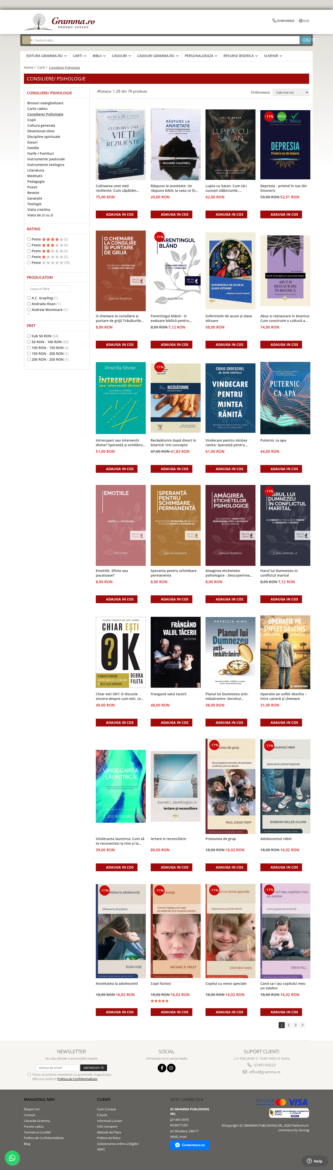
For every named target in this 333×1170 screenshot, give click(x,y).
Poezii (32, 187)
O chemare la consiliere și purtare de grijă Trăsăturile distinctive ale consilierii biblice (118, 318)
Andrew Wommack (47, 309)
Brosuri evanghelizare (45, 103)
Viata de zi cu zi (40, 215)
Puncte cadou (34, 1126)
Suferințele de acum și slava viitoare (229, 318)
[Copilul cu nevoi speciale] (230, 931)
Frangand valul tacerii (168, 694)
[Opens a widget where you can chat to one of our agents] (314, 1161)
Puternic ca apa (273, 440)
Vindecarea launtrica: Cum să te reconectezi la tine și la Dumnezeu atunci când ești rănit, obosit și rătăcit (120, 841)
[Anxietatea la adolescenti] (121, 931)
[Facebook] (162, 1068)
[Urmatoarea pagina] (302, 1025)
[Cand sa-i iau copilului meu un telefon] (285, 931)
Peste (37, 239)
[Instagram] (171, 1068)
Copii (31, 119)
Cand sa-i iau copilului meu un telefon (282, 985)
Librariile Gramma (37, 1121)
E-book (102, 1115)
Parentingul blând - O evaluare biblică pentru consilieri (170, 318)
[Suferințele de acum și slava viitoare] (230, 270)
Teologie (34, 204)
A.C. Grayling (42, 298)
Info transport (107, 1126)
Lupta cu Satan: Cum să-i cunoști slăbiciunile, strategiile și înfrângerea (226, 188)
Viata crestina (38, 209)
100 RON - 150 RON (48, 347)
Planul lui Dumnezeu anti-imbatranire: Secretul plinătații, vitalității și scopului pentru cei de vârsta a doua (230, 696)
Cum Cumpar (106, 1109)
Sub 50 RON (41, 336)
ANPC (101, 1149)
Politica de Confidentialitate (77, 1079)
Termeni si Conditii (37, 1132)
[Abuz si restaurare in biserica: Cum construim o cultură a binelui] (285, 270)
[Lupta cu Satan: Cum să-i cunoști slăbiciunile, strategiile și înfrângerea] (230, 144)
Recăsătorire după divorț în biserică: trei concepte (173, 442)
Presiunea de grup (221, 838)
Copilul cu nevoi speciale (226, 983)
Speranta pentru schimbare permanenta (173, 573)
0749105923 (264, 1065)
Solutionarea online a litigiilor (118, 1143)
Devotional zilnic (41, 131)
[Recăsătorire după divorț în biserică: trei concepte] (176, 398)
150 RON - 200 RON (48, 353)
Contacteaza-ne (193, 1145)
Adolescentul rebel (276, 838)
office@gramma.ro (264, 1071)
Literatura (35, 170)
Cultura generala (41, 125)
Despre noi (31, 1109)
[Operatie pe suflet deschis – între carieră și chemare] (285, 652)
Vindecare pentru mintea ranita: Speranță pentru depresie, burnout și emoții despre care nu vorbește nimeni (228, 443)
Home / (30, 67)
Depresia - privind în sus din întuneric (283, 188)
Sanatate (34, 198)
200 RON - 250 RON (48, 359)
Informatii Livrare (109, 1121)
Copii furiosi (161, 983)
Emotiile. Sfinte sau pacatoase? (112, 573)
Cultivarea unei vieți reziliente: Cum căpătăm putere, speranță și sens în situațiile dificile (118, 188)
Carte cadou (37, 108)
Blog (27, 1143)
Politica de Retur (109, 1138)
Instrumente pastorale (46, 159)
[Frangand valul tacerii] (176, 652)
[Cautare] (305, 40)
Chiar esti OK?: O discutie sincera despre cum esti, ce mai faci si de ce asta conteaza (118, 696)
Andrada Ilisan (44, 303)
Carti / (42, 67)
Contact (29, 1115)
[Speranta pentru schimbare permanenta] (176, 525)
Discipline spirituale (43, 136)
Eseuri (32, 142)
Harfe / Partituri (40, 153)
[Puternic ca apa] (285, 398)
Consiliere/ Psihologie (45, 114)
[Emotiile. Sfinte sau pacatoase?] (121, 525)
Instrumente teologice (45, 164)
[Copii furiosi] (176, 931)
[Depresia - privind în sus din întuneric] (285, 144)
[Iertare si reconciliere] (176, 786)
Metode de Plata (109, 1132)
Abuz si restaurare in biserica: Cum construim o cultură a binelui (285, 318)
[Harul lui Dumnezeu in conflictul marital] (285, 525)
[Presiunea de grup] (230, 786)
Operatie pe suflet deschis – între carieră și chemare (283, 696)
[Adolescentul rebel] (285, 786)
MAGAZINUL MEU (39, 1099)
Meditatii (34, 176)
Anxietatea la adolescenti (117, 983)
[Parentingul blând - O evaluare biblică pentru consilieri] (176, 271)
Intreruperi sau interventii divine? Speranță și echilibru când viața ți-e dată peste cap (120, 443)
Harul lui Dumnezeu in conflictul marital (279, 573)
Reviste (33, 192)
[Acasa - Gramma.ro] (60, 21)
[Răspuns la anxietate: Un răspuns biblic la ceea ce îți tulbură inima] (176, 144)
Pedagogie (36, 181)
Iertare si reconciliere (168, 838)
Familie (33, 147)
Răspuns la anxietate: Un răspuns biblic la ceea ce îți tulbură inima (173, 188)
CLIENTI (104, 1099)
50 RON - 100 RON (47, 341)
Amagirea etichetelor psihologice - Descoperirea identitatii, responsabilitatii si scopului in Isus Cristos (230, 573)
